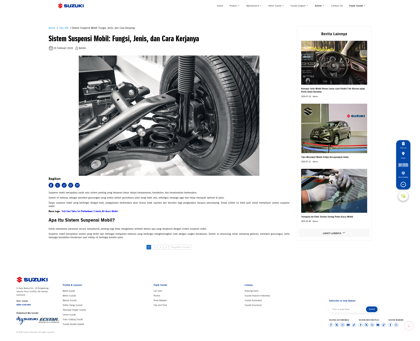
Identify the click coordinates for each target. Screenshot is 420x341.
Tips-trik (63, 27)
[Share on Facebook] (51, 185)
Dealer (403, 158)
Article (318, 5)
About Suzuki (275, 5)
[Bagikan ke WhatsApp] (70, 185)
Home (220, 5)
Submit (372, 309)
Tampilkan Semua (180, 247)
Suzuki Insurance (253, 305)
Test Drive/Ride (403, 177)
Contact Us (337, 5)
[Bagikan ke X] (57, 185)
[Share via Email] (77, 185)
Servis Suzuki (69, 314)
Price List (403, 148)
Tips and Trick (160, 305)
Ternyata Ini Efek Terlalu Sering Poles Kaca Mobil (327, 216)
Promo (157, 295)
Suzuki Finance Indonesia (257, 295)
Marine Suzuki (69, 300)
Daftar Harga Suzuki (72, 305)
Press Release (160, 300)
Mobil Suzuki (69, 291)
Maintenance (253, 5)
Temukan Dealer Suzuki (74, 310)
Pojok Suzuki (356, 5)
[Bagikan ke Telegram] (64, 185)
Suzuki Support (298, 5)
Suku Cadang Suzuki (73, 319)
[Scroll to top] (408, 325)
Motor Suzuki (69, 295)
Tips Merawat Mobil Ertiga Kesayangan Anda (325, 157)
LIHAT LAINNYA (332, 233)
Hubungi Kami (251, 291)
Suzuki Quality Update (73, 324)
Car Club (158, 291)
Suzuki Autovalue (253, 300)
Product (234, 5)
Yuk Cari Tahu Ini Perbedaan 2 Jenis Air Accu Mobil (90, 211)
